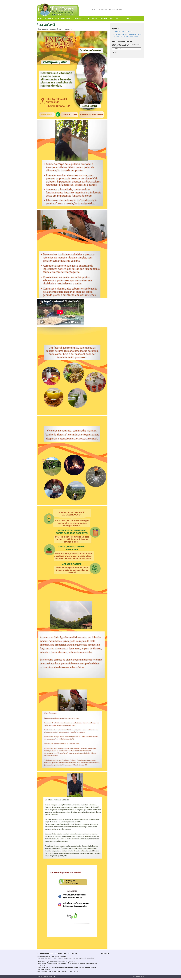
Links (121, 18)
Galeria (93, 18)
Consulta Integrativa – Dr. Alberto (122, 31)
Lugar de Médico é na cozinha (108, 18)
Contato (127, 18)
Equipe (57, 18)
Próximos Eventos (66, 18)
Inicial (40, 18)
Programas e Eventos (81, 18)
